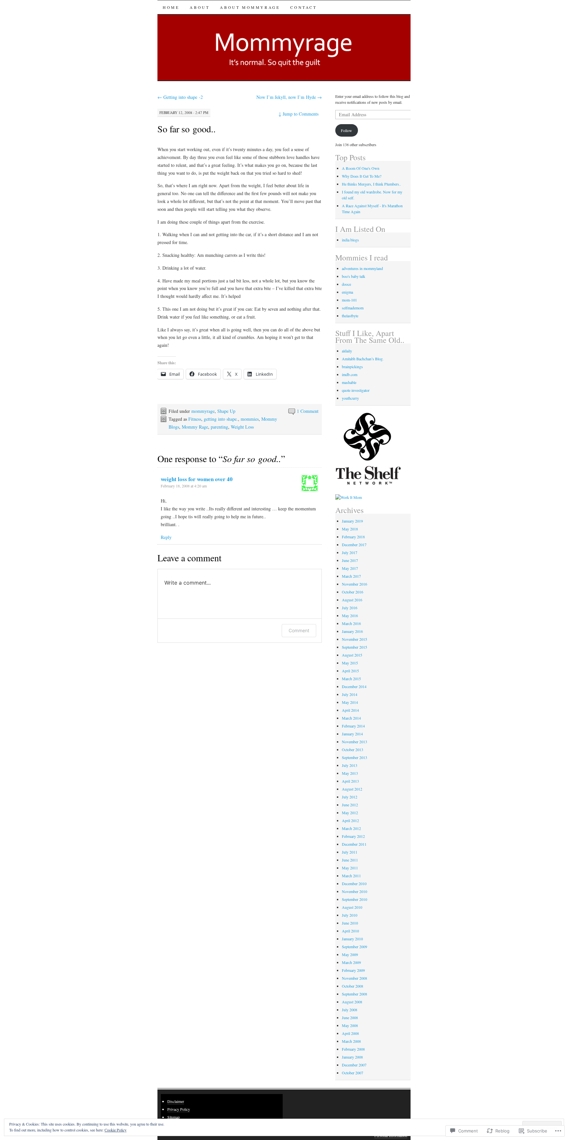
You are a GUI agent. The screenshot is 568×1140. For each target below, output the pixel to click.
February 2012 (353, 836)
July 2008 (349, 1009)
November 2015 (354, 639)
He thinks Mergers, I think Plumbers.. (371, 184)
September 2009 (354, 946)
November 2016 (354, 584)
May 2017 (350, 568)
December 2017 (354, 544)
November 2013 (354, 741)
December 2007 (354, 1064)
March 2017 (351, 576)
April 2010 (350, 930)
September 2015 (354, 647)
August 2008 (352, 1001)
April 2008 (350, 1033)
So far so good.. (186, 129)
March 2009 (351, 962)
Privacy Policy (178, 1109)
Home (171, 7)
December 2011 (354, 844)
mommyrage (203, 411)
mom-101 (349, 299)
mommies (250, 419)
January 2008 (352, 1057)
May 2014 (350, 702)
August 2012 (352, 789)
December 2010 (354, 883)
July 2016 (349, 607)
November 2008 (354, 978)
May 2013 (350, 773)
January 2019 (352, 521)
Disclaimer (175, 1101)
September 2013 (354, 757)
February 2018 (353, 536)
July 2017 (349, 552)
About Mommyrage (250, 7)
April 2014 (350, 710)
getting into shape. (221, 419)
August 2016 (352, 599)
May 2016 (350, 615)
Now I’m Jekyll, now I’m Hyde (289, 97)
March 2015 (351, 678)
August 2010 (352, 907)
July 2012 (349, 796)
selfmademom (353, 307)
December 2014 (354, 686)
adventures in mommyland (362, 268)
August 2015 (352, 655)
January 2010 (352, 938)
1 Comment (308, 411)
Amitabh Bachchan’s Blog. (363, 358)
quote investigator (355, 390)
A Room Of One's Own (360, 168)
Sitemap (173, 1117)
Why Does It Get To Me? (361, 176)
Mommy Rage (195, 427)
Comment (299, 630)
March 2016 (351, 623)
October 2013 (352, 749)
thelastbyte (350, 315)
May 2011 (350, 867)
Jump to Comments (298, 114)
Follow (346, 130)
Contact (303, 7)
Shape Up (226, 411)
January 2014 (352, 733)
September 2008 (354, 993)
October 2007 (352, 1072)
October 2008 (352, 986)
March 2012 (351, 828)
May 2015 (350, 662)
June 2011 (350, 859)
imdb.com (349, 374)
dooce (346, 284)
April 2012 (350, 820)
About (199, 7)
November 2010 (354, 891)
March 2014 (351, 718)
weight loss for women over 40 (197, 479)
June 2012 (350, 804)
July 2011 (349, 852)
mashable (349, 382)
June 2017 (350, 560)
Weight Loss (242, 427)
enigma (347, 292)
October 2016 (352, 591)
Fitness (194, 419)
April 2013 (350, 781)
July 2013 (349, 765)
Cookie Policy (116, 1129)
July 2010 (349, 915)
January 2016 (352, 631)
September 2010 (354, 899)
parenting (219, 427)
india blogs (350, 239)
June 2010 (350, 923)
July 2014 (349, 694)
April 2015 (350, 670)
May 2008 (350, 1025)
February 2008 (353, 1049)
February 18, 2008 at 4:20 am (184, 485)
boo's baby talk (353, 276)
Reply (166, 537)
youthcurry (350, 398)
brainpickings (352, 366)
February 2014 (353, 725)
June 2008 (350, 1017)
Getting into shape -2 (180, 97)
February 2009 (353, 970)
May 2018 (350, 528)
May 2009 (350, 954)
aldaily (347, 350)
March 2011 (351, 875)
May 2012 (350, 812)
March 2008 (351, 1041)
